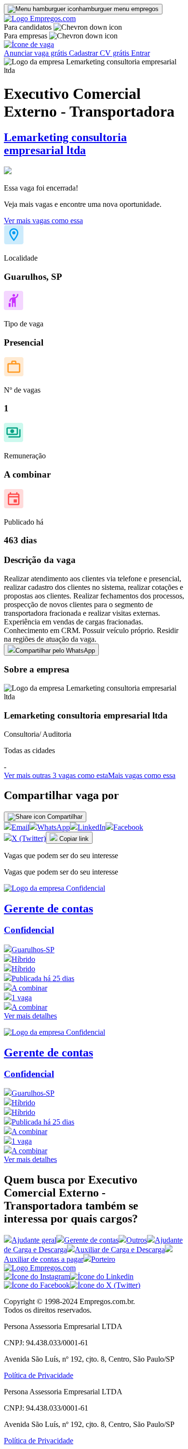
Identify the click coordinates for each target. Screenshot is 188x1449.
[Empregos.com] (40, 18)
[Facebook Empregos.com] (37, 1285)
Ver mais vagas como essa (43, 220)
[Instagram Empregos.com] (37, 1276)
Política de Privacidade (38, 1375)
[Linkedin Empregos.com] (102, 1276)
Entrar (140, 53)
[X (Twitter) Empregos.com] (105, 1285)
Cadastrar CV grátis (100, 53)
